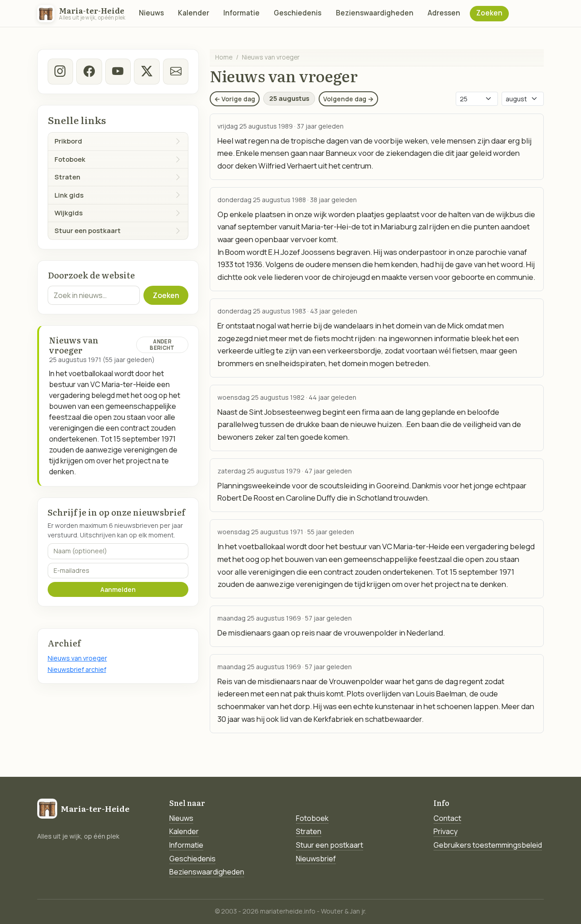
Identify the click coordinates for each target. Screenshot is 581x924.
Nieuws (151, 13)
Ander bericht (162, 344)
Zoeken (489, 13)
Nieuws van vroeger (77, 658)
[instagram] (60, 71)
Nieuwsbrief (316, 859)
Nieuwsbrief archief (77, 669)
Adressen (444, 13)
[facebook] (89, 71)
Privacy (445, 831)
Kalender (193, 13)
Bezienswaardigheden (375, 13)
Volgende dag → (348, 98)
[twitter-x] (146, 71)
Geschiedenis (297, 13)
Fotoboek (312, 818)
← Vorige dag (234, 98)
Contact (447, 818)
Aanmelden (118, 589)
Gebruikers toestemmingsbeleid (487, 845)
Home (223, 57)
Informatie (241, 13)
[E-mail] (175, 71)
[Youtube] (118, 71)
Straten (308, 831)
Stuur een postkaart (329, 845)
